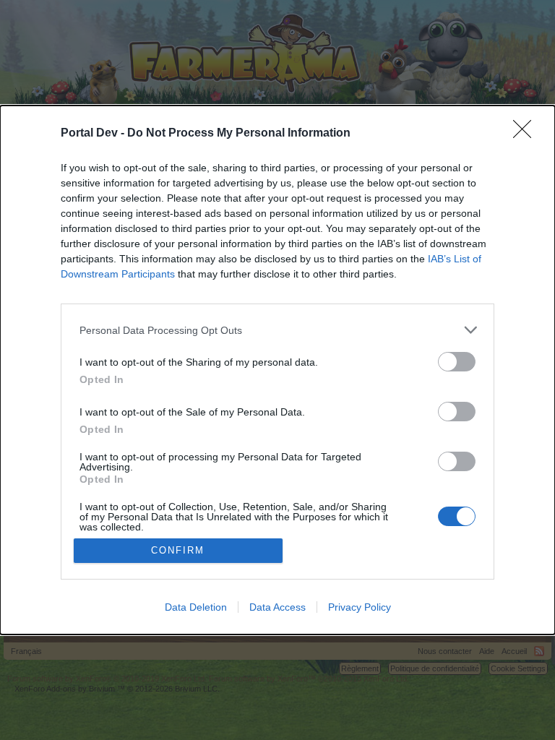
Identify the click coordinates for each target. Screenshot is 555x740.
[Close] (527, 133)
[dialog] (277, 370)
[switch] (457, 361)
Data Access (277, 607)
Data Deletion (196, 607)
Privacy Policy (359, 607)
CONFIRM (178, 550)
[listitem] (277, 329)
